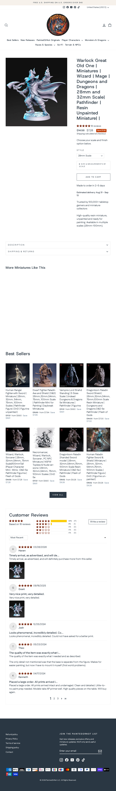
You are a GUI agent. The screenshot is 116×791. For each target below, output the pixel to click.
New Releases (28, 40)
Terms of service (13, 743)
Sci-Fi (60, 44)
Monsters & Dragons (96, 40)
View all (58, 495)
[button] (84, 126)
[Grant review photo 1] (16, 609)
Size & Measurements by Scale (92, 165)
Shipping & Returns (21, 251)
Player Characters (71, 40)
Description (16, 245)
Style (80, 150)
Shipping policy (12, 747)
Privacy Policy (12, 738)
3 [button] (58, 698)
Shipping (81, 133)
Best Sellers (13, 40)
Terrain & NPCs (73, 44)
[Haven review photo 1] (16, 570)
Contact (9, 752)
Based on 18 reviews (19, 524)
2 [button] (54, 698)
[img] (26, 547)
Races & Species (44, 44)
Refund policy (12, 734)
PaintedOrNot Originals (48, 40)
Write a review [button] (97, 521)
